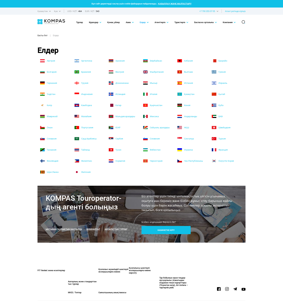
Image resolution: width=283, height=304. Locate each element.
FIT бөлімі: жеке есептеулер (51, 270)
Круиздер (94, 22)
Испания (188, 82)
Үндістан (50, 94)
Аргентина (86, 60)
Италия (153, 94)
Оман (49, 127)
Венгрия (119, 71)
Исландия (120, 94)
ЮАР (117, 127)
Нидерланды (190, 116)
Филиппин (86, 160)
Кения (187, 105)
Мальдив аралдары (125, 116)
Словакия (51, 138)
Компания (228, 22)
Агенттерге (160, 22)
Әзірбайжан (155, 60)
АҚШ (186, 127)
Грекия (222, 71)
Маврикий (51, 116)
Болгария (51, 71)
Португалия (87, 127)
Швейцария (224, 127)
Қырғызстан (155, 105)
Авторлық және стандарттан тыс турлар (82, 282)
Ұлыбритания (156, 71)
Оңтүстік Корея (226, 160)
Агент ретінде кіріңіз (235, 11)
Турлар (79, 22)
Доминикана (122, 82)
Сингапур (189, 138)
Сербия (119, 138)
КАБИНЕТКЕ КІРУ (166, 230)
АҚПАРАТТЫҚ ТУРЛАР (116, 229)
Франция (223, 149)
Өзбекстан (154, 149)
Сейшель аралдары (159, 127)
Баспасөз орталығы (204, 22)
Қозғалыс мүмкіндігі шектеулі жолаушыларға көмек (113, 270)
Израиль (222, 82)
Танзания (51, 149)
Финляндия (52, 160)
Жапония (86, 171)
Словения (154, 138)
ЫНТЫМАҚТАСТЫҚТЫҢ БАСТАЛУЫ (64, 229)
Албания (188, 60)
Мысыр (153, 82)
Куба (220, 105)
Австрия (50, 60)
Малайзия (86, 116)
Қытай (221, 94)
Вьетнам (188, 71)
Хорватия (120, 160)
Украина (188, 149)
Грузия (84, 82)
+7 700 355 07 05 (207, 11)
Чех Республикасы (193, 160)
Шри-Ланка (52, 171)
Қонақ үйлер (113, 22)
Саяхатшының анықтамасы (112, 292)
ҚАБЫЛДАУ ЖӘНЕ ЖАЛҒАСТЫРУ (174, 3)
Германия (51, 82)
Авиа (128, 22)
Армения (120, 60)
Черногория (155, 160)
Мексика (154, 116)
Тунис (118, 149)
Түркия (222, 138)
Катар (118, 105)
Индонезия (87, 94)
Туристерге (180, 22)
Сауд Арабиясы (89, 138)
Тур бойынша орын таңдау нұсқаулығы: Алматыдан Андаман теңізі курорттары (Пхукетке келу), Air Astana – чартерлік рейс (173, 283)
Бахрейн (222, 60)
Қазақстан (189, 94)
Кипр (49, 105)
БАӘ (220, 116)
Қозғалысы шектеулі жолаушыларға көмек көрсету (140, 270)
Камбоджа (86, 105)
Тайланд (85, 149)
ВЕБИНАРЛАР (93, 229)
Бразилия (86, 71)
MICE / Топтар (74, 292)
